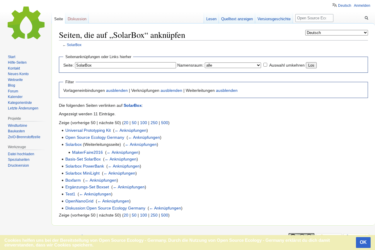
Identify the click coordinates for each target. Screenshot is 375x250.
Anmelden (362, 6)
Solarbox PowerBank (84, 166)
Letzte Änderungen (23, 108)
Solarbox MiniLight (82, 173)
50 (134, 122)
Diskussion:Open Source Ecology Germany (105, 208)
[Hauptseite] (25, 23)
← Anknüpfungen (130, 130)
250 (154, 122)
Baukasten (16, 131)
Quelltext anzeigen (237, 19)
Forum (13, 91)
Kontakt (14, 68)
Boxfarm (73, 180)
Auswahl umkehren (287, 65)
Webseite (15, 80)
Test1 (70, 194)
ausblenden (117, 90)
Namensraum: (190, 65)
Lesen (211, 19)
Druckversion (18, 165)
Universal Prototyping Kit (88, 130)
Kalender (15, 97)
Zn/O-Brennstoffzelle (24, 137)
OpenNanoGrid (79, 201)
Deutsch (344, 6)
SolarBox (74, 45)
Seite (58, 19)
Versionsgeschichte (274, 19)
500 (164, 122)
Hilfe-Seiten (17, 62)
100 (143, 122)
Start (11, 57)
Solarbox (73, 144)
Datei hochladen (21, 154)
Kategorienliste (20, 103)
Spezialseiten (19, 160)
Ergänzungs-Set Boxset (87, 187)
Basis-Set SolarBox (83, 159)
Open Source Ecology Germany (94, 137)
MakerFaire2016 (87, 152)
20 (126, 122)
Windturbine (17, 126)
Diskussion (77, 19)
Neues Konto (18, 74)
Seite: (68, 65)
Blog (11, 85)
